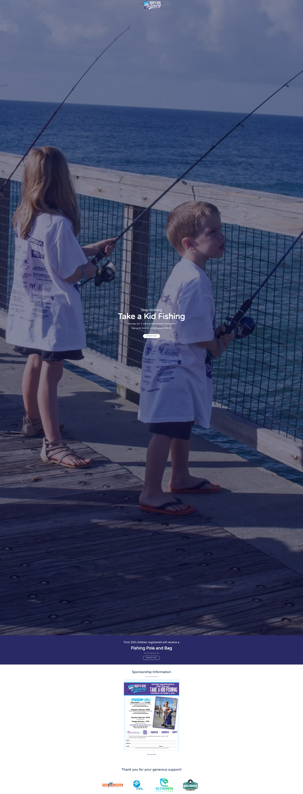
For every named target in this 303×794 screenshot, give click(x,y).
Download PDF (151, 754)
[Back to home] (151, 5)
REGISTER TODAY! (151, 336)
